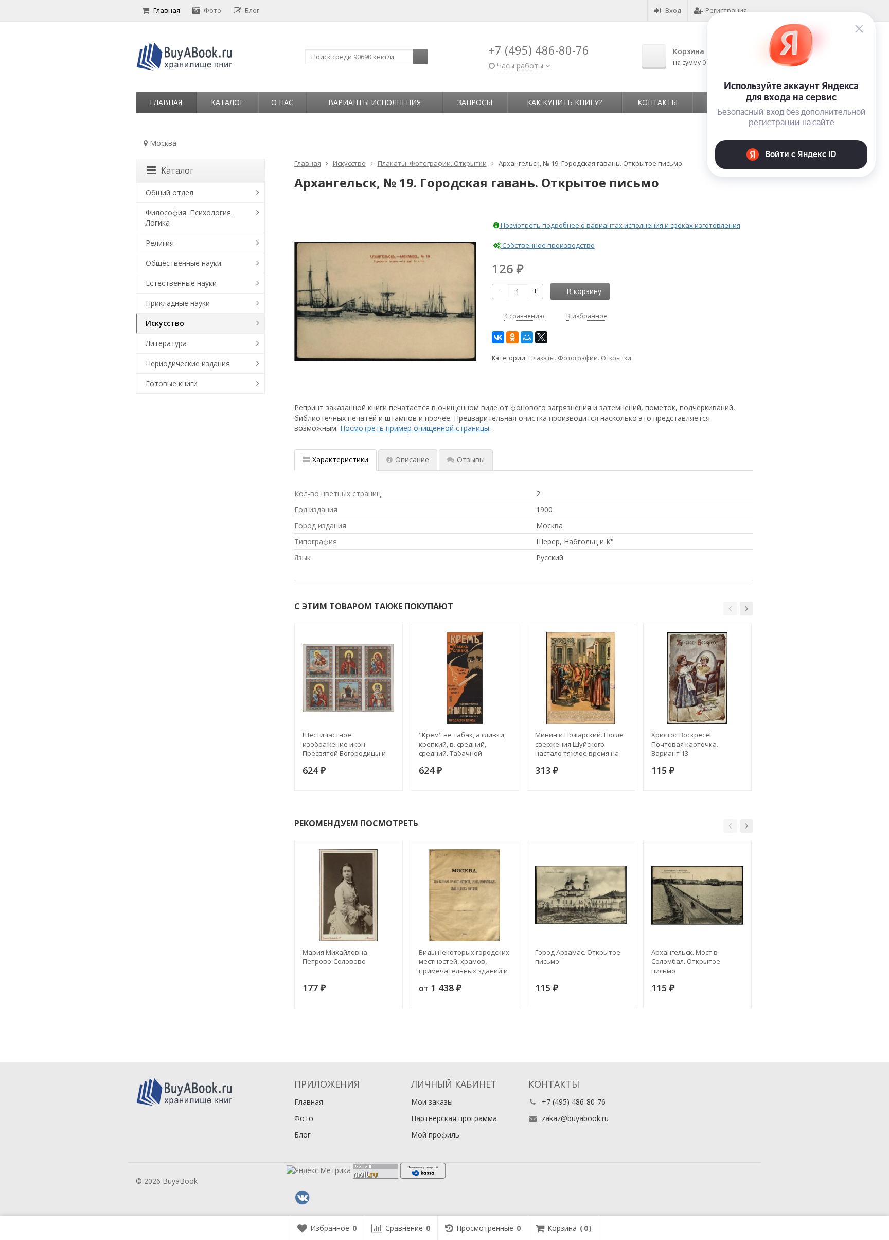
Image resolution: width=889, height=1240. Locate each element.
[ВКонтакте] (498, 337)
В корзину (583, 291)
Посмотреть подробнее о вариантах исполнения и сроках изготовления (619, 225)
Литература (166, 343)
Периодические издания (188, 363)
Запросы (474, 102)
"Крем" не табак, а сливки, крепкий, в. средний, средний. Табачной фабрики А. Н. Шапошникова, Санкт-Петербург (462, 744)
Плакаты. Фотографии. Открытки (579, 358)
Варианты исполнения (374, 102)
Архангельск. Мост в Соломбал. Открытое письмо (685, 961)
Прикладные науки (178, 303)
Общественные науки (183, 263)
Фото (212, 10)
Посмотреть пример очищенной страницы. (415, 428)
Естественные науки (181, 283)
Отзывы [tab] (471, 459)
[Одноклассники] (512, 337)
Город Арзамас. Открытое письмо (577, 957)
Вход (673, 10)
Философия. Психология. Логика (189, 218)
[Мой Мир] (527, 337)
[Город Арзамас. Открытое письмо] (581, 895)
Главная (166, 10)
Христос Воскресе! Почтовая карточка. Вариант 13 (684, 744)
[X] (541, 337)
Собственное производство (548, 245)
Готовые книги (172, 383)
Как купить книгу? (564, 102)
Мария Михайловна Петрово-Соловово (335, 957)
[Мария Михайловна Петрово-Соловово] (349, 895)
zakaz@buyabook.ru (575, 1118)
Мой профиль (435, 1135)
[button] (730, 608)
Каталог (227, 102)
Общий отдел (169, 192)
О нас (282, 102)
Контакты (657, 102)
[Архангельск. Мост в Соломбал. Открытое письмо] (697, 895)
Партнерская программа (454, 1118)
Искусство (165, 323)
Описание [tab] (412, 459)
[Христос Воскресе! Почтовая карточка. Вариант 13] (697, 678)
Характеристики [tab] (340, 459)
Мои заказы (432, 1102)
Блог (252, 10)
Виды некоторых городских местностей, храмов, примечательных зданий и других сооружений (464, 961)
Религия (160, 243)
